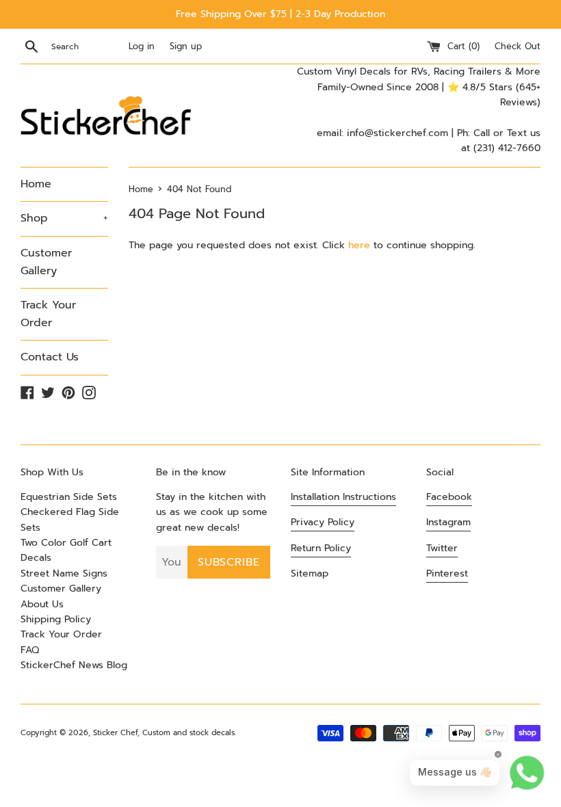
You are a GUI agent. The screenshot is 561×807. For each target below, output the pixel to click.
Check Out (517, 46)
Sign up (186, 46)
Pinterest (447, 573)
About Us (42, 604)
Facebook (449, 497)
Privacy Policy (322, 522)
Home (36, 184)
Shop (64, 218)
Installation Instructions (343, 497)
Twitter (442, 548)
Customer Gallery (46, 262)
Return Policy (321, 548)
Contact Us (50, 357)
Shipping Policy (56, 619)
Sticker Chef (115, 733)
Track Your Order (48, 314)
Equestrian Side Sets (69, 497)
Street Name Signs (64, 573)
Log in (142, 46)
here (359, 245)
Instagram (448, 522)
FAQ (30, 650)
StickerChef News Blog (74, 665)
